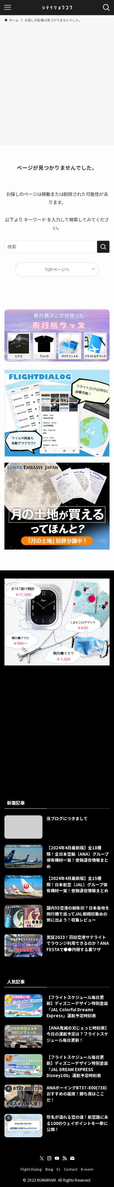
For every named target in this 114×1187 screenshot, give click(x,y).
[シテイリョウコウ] (57, 7)
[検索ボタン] (106, 7)
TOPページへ (57, 269)
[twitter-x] (42, 1158)
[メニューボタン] (7, 7)
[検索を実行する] (103, 247)
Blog (49, 1169)
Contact (70, 1169)
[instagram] (49, 1158)
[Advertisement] (57, 82)
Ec (58, 1169)
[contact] (72, 1158)
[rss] (64, 1158)
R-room (87, 1169)
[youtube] (57, 1158)
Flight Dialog (31, 1169)
